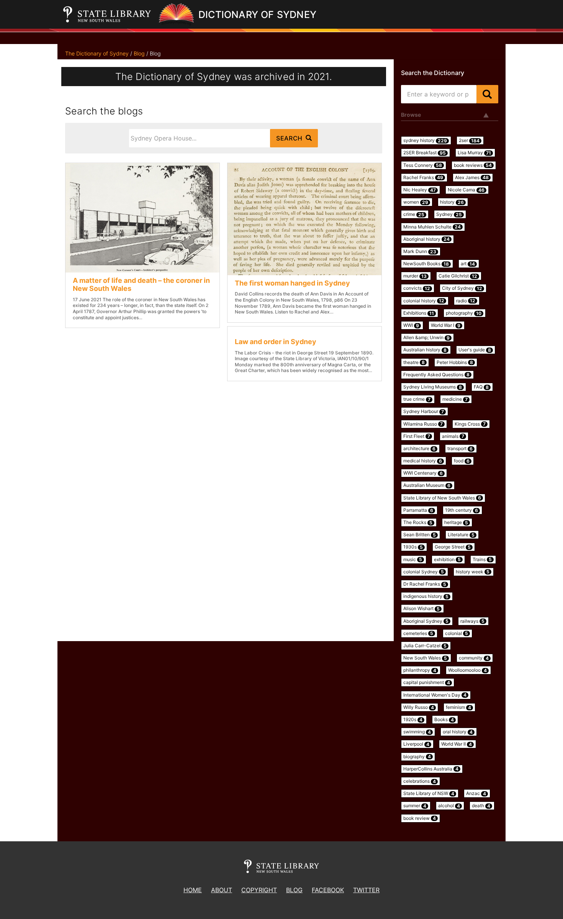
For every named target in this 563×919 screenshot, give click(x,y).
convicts (416, 288)
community (474, 658)
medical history (422, 461)
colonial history (423, 301)
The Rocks (417, 522)
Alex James (472, 178)
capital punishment (426, 682)
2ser (469, 140)
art (468, 264)
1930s (413, 547)
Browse (411, 114)
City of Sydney (462, 288)
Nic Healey (419, 190)
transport (460, 449)
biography (417, 757)
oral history (458, 732)
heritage (456, 522)
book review (419, 818)
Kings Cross (470, 424)
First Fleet (416, 436)
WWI (411, 325)
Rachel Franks (423, 178)
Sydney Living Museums (432, 387)
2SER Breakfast (424, 153)
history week (472, 572)
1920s (412, 720)
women (415, 202)
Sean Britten (419, 535)
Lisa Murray (474, 153)
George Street (453, 547)
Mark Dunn (419, 251)
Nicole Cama (466, 190)
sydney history (425, 140)
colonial (456, 633)
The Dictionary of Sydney (97, 53)
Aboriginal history (426, 239)
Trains (482, 560)
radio (465, 301)
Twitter (366, 890)
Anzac (476, 793)
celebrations (419, 781)
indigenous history (425, 596)
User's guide (474, 350)
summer (414, 806)
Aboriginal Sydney (425, 621)
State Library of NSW (428, 793)
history (452, 202)
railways (472, 621)
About (221, 890)
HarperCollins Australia (430, 769)
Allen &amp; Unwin (426, 338)
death (481, 806)
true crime (416, 399)
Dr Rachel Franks (424, 584)
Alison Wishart (421, 609)
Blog (139, 53)
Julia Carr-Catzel (425, 646)
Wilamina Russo (423, 424)
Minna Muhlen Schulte (432, 227)
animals (453, 436)
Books (444, 720)
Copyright (259, 890)
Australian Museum (426, 485)
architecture (419, 449)
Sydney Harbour (423, 411)
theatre (414, 362)
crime (413, 214)
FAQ (481, 387)
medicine (455, 399)
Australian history (425, 350)
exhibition (447, 560)
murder (415, 276)
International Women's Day (434, 695)
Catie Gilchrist (458, 276)
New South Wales (425, 658)
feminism (458, 707)
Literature (461, 535)
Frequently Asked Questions (436, 375)
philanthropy (419, 670)
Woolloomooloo (467, 670)
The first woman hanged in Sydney (292, 283)
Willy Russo (418, 707)
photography (463, 313)
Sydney (449, 214)
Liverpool (416, 744)
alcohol (449, 806)
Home (192, 890)
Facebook (328, 890)
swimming (417, 732)
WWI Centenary (423, 473)
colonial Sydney (423, 572)
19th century (461, 510)
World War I (445, 325)
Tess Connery (422, 165)
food (462, 461)
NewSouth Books (426, 264)
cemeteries (418, 633)
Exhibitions (418, 313)
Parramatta (418, 510)
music (412, 560)
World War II (456, 744)
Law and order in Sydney (275, 342)
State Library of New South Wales (442, 498)
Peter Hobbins (455, 362)
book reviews (473, 165)
